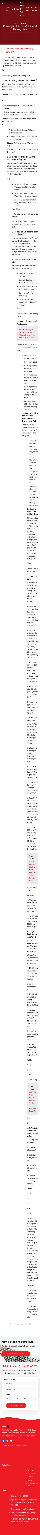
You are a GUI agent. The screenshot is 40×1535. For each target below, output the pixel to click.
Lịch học (30, 1473)
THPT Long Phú (8, 1455)
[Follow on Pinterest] (7, 1441)
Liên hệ (30, 1480)
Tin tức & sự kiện (20, 23)
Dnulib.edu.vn (26, 1515)
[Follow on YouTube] (11, 1441)
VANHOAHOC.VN (17, 1519)
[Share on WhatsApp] (10, 1324)
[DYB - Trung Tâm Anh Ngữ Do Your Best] (2, 3)
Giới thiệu (31, 1470)
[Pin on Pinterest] (26, 1324)
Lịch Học (15, 9)
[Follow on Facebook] (3, 1441)
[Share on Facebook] (14, 1324)
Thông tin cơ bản (9, 1379)
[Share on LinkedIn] (29, 1324)
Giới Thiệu (8, 9)
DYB (14, 1445)
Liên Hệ (36, 9)
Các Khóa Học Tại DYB (22, 9)
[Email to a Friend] (22, 1324)
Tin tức (32, 9)
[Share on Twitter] (18, 1324)
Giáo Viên (27, 9)
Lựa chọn (6, 1394)
